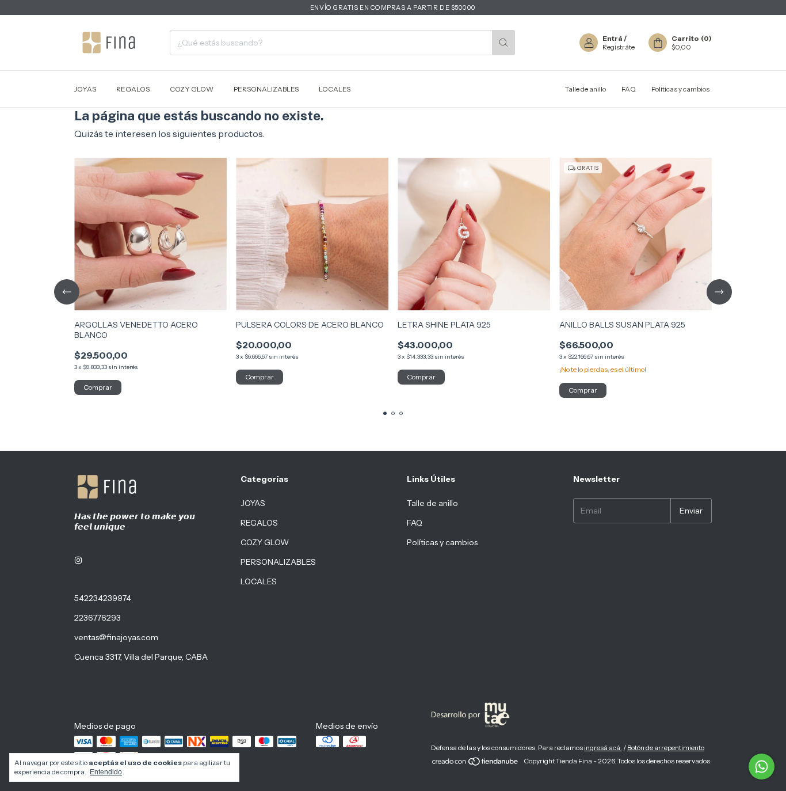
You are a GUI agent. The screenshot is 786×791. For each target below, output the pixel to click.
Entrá (612, 38)
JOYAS (85, 89)
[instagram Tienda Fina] (78, 560)
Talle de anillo (585, 89)
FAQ (628, 89)
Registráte (618, 47)
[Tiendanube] (475, 763)
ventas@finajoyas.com (116, 637)
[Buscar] (503, 42)
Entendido (106, 772)
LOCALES (334, 89)
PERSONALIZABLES (266, 89)
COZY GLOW (191, 89)
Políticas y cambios (680, 89)
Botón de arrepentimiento (665, 747)
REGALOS (133, 89)
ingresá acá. (603, 747)
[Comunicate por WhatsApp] (761, 766)
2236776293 (97, 618)
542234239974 (102, 598)
